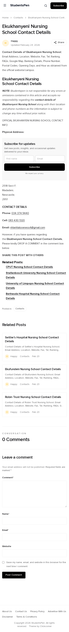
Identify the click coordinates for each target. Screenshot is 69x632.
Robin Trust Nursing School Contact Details (33, 397)
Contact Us (21, 611)
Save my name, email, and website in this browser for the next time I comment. (36, 564)
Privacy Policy (37, 611)
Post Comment (14, 575)
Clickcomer (46, 626)
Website (6, 546)
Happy (14, 41)
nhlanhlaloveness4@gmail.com (27, 227)
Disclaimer (7, 617)
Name (5, 514)
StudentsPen (19, 5)
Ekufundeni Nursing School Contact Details (33, 369)
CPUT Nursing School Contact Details (29, 267)
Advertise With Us (57, 611)
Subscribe (58, 6)
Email (5, 530)
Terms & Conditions (26, 617)
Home (5, 18)
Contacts (18, 18)
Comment (8, 477)
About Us (7, 611)
